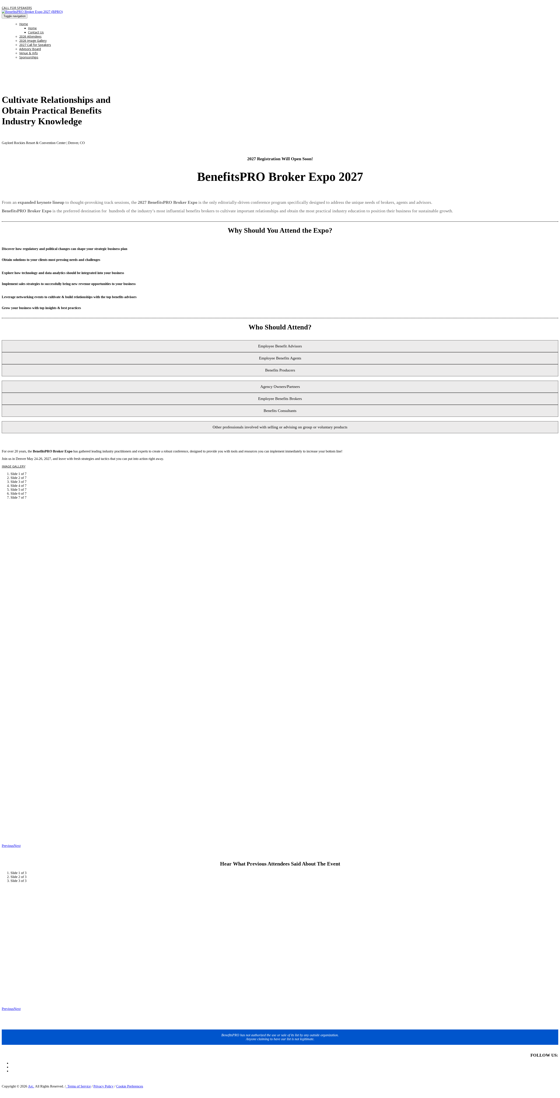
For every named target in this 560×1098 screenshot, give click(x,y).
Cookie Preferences (129, 1086)
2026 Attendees (30, 36)
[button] (17, 8)
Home (23, 24)
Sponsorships (28, 57)
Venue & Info (28, 53)
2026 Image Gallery (33, 41)
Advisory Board (30, 49)
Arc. (31, 1086)
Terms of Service (78, 1086)
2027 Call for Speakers (35, 45)
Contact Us (36, 32)
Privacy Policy (103, 1086)
